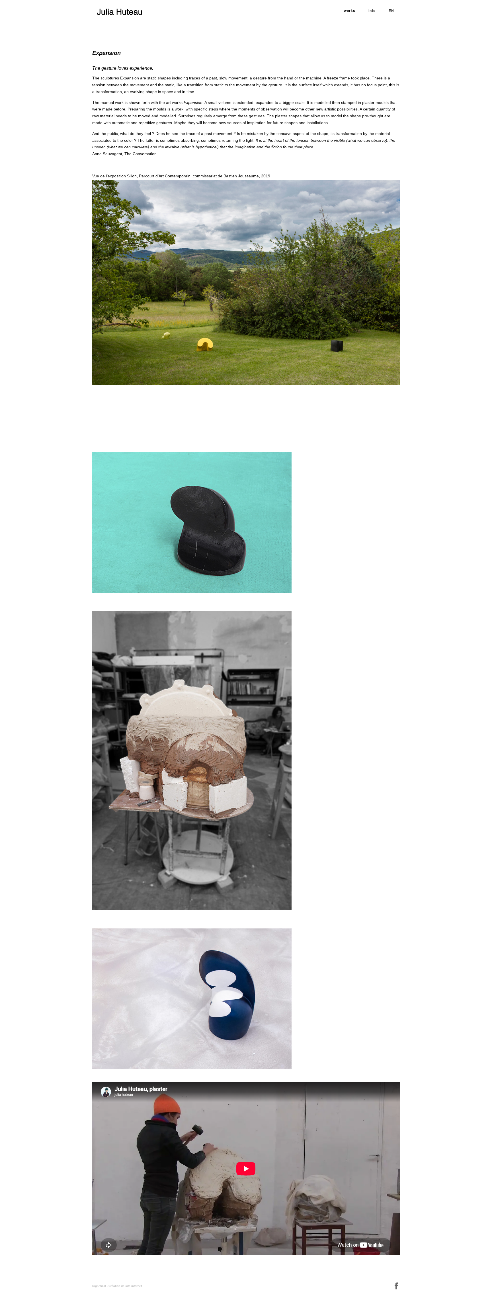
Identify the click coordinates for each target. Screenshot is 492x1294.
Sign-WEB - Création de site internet (117, 1285)
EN (391, 11)
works (349, 11)
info (372, 11)
